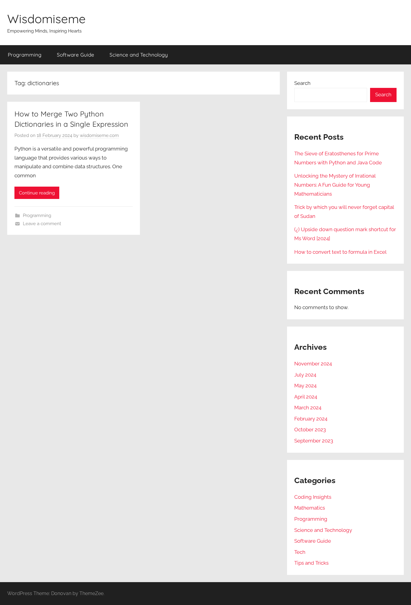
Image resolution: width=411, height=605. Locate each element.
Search (302, 83)
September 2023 (313, 441)
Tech (299, 552)
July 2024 (305, 375)
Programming (25, 54)
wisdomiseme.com (99, 135)
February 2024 (310, 419)
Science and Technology (139, 54)
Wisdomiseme (46, 18)
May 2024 (305, 386)
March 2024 (307, 408)
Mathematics (309, 508)
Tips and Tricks (311, 563)
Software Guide (75, 54)
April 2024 (305, 397)
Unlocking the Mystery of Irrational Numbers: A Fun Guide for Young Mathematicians (334, 185)
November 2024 (313, 364)
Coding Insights (312, 497)
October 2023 (310, 430)
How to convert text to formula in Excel (340, 252)
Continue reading (37, 193)
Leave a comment (42, 223)
